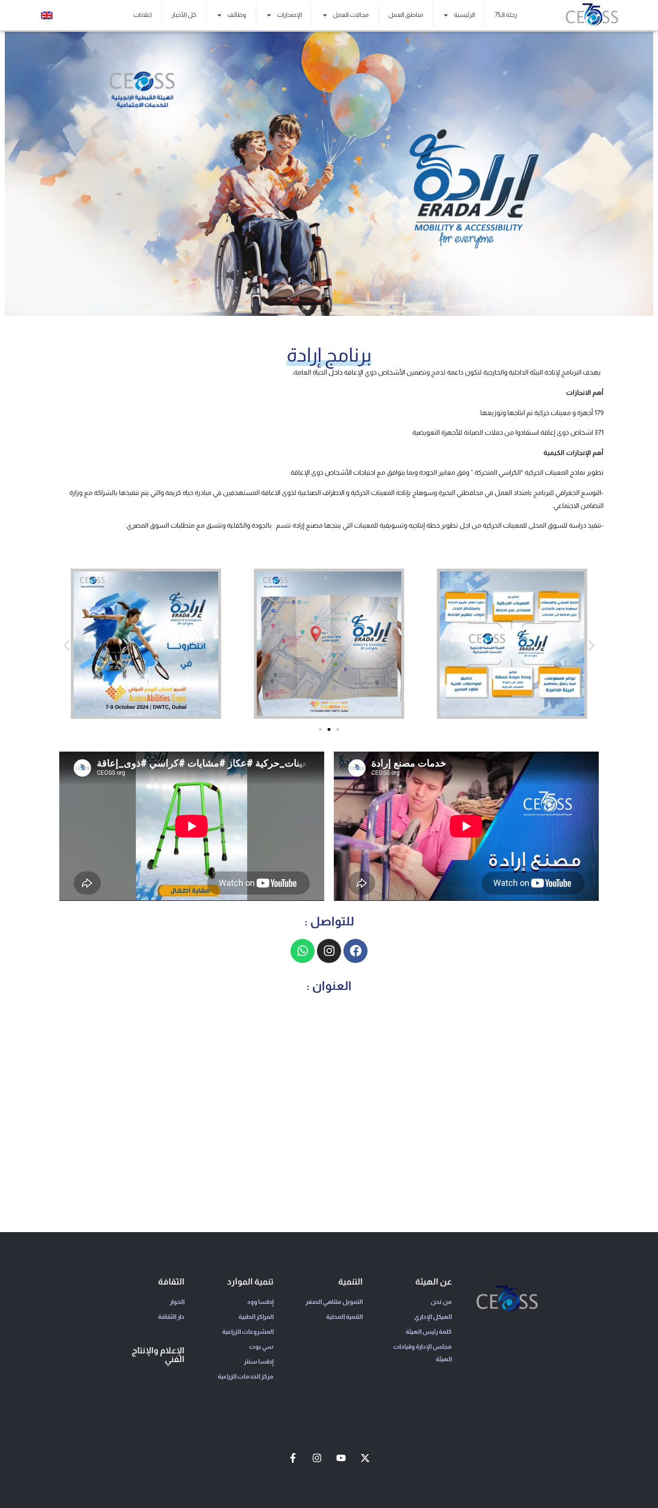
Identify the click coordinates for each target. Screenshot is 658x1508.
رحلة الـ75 (506, 14)
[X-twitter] (365, 1458)
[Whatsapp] (302, 951)
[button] (66, 645)
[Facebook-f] (293, 1458)
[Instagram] (329, 951)
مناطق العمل (405, 14)
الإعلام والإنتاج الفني (158, 1355)
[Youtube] (341, 1458)
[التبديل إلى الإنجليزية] (46, 15)
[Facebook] (355, 951)
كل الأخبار (184, 14)
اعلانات (142, 14)
